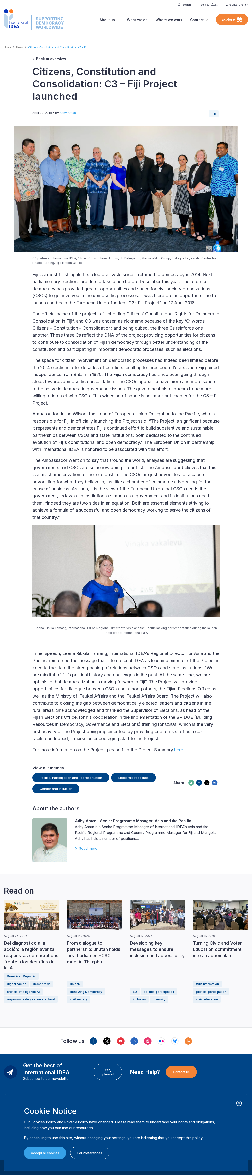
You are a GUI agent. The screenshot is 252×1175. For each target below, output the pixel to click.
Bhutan (75, 984)
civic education (207, 999)
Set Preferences (89, 1153)
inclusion (139, 999)
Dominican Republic (21, 976)
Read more (88, 848)
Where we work (169, 20)
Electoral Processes (133, 778)
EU (135, 992)
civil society (78, 999)
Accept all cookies (45, 1153)
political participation (159, 992)
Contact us (181, 1072)
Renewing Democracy (86, 992)
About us (107, 20)
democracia (41, 984)
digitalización (16, 984)
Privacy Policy (76, 1122)
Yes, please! (108, 1072)
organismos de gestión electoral (31, 999)
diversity (159, 999)
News (19, 47)
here (178, 749)
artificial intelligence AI (23, 992)
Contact (197, 20)
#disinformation (207, 984)
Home (7, 47)
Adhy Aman (68, 112)
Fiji (214, 113)
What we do (137, 20)
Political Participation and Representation (71, 778)
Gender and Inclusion (56, 789)
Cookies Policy (43, 1122)
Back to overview (51, 59)
